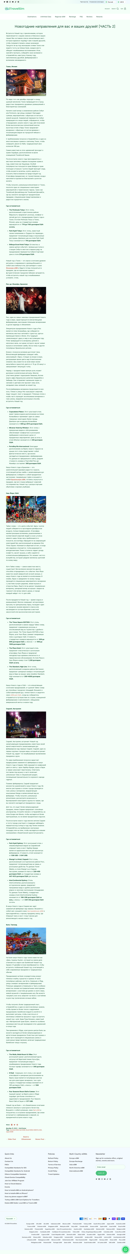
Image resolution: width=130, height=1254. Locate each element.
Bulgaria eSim (33, 1232)
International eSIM (76, 1171)
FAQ (81, 17)
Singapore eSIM (53, 1226)
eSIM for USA (37, 1130)
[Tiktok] (15, 2)
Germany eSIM (26, 1237)
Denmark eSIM (71, 1234)
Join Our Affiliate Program (14, 1181)
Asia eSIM (73, 1165)
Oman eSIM (113, 1240)
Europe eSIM (74, 1158)
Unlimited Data (45, 17)
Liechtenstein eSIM (119, 1237)
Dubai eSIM (81, 1234)
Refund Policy (53, 1158)
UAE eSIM (112, 1242)
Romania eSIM (77, 1242)
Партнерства (84, 2)
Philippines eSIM (36, 1242)
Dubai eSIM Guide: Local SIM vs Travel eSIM (21, 1203)
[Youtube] (13, 2)
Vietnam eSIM (41, 1226)
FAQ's (7, 1165)
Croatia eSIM (35, 1234)
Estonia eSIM (29, 1229)
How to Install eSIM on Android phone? (19, 1190)
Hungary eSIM (58, 1237)
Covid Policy (52, 1171)
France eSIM (31, 1226)
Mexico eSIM (66, 1224)
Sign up (101, 1173)
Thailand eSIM (77, 1224)
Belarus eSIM (110, 1229)
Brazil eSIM (29, 1130)
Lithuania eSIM (31, 1240)
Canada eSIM (84, 1226)
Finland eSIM (39, 1229)
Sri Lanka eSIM (102, 1242)
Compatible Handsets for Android (17, 1171)
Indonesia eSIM (55, 1224)
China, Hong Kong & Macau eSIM (91, 1232)
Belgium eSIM (121, 1229)
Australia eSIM (14, 1130)
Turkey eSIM (87, 1224)
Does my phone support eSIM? (16, 1196)
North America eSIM (76, 1168)
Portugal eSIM (57, 1242)
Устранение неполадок (96, 2)
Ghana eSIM (37, 1237)
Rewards (99, 17)
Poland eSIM (47, 1242)
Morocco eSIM (55, 1240)
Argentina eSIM (50, 1229)
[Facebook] (7, 2)
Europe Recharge (75, 1161)
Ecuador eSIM (91, 1234)
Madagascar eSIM (43, 1240)
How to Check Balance (13, 1184)
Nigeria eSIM (93, 1240)
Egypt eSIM (101, 1234)
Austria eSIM (78, 1229)
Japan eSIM (9, 1132)
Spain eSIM (103, 1226)
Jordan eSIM (88, 1237)
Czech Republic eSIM (58, 1234)
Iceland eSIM (69, 1237)
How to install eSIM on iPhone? (16, 1193)
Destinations (32, 17)
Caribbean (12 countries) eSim (61, 1232)
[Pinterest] (18, 2)
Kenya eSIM (98, 1237)
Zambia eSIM (121, 1242)
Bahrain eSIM (100, 1229)
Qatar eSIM (67, 1242)
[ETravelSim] (15, 9)
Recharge (72, 17)
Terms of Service (54, 1165)
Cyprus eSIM (45, 1234)
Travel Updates (53, 1174)
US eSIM (46, 1224)
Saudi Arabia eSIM (89, 1242)
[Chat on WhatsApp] (125, 1249)
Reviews (89, 17)
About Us (8, 1158)
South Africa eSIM (99, 1224)
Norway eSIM (103, 1240)
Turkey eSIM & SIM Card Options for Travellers (22, 1200)
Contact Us (9, 1161)
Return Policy (53, 1161)
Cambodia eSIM (45, 1232)
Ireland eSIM (79, 1237)
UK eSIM (38, 1224)
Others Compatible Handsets (15, 1174)
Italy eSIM (74, 1226)
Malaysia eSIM (64, 1226)
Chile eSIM (76, 1232)
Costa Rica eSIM (120, 1232)
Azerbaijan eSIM (89, 1229)
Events (7, 1187)
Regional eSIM (60, 17)
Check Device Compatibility (15, 1177)
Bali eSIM (22, 1130)
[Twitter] (4, 2)
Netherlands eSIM (68, 1240)
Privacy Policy (53, 1168)
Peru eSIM (122, 1240)
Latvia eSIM (107, 1237)
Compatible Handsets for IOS (15, 1168)
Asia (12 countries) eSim (64, 1229)
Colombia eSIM (108, 1232)
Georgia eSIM (121, 1234)
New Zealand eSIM (81, 1240)
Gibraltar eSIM (47, 1237)
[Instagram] (10, 2)
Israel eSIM (112, 1226)
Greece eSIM (94, 1226)
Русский (9, 1219)
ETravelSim (13, 1223)
